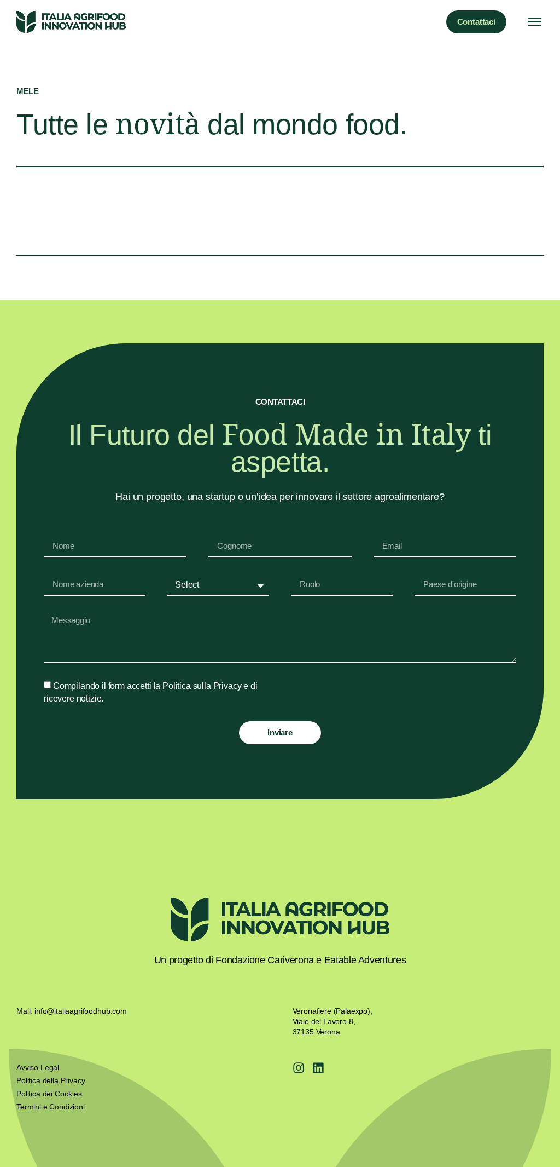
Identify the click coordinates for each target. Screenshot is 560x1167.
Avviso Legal (37, 1067)
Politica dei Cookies (49, 1093)
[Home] (71, 22)
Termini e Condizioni (50, 1106)
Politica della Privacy (50, 1080)
